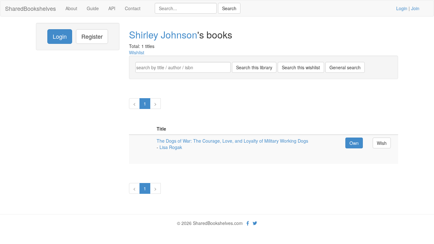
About (71, 8)
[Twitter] (255, 223)
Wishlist (136, 52)
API (111, 8)
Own (354, 143)
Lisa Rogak (170, 147)
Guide (93, 8)
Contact (132, 8)
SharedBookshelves (30, 8)
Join (415, 8)
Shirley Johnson (163, 34)
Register (92, 36)
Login (401, 8)
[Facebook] (248, 223)
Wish (382, 143)
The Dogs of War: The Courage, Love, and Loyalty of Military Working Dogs (232, 141)
